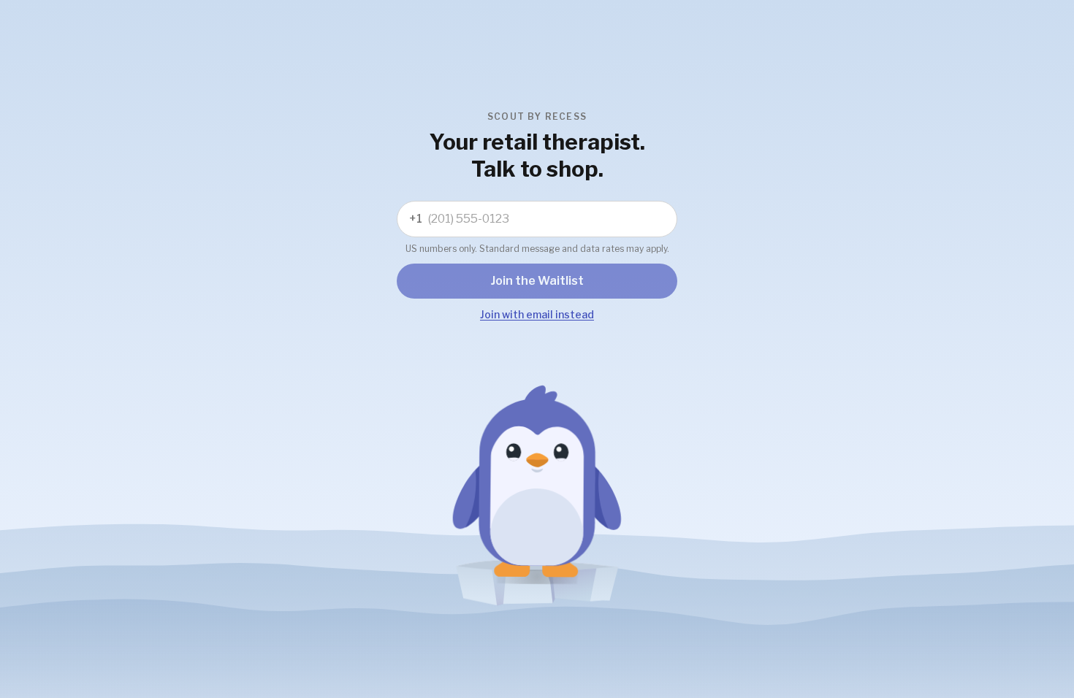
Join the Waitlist (537, 281)
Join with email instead (537, 314)
